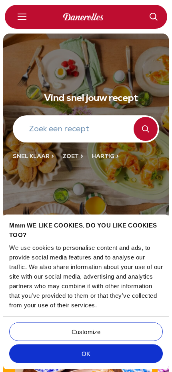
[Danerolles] (86, 17)
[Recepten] (154, 17)
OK (86, 353)
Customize (86, 331)
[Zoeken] (146, 129)
